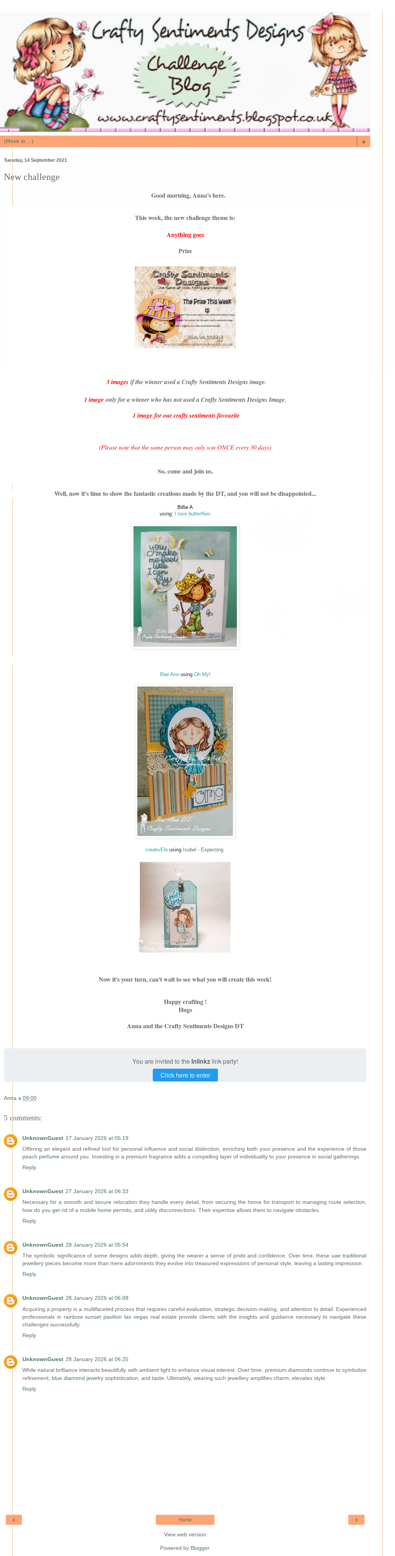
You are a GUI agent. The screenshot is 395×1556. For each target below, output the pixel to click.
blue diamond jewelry (77, 1378)
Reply (29, 1167)
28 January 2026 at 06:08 (97, 1298)
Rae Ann (169, 674)
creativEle (157, 850)
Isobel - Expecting (203, 850)
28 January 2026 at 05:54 (97, 1245)
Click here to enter (185, 1075)
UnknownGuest (42, 1138)
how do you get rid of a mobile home (66, 1210)
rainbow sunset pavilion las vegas (106, 1317)
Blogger (200, 1548)
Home (185, 1519)
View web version (185, 1534)
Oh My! (202, 674)
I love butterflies (193, 514)
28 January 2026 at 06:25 (97, 1359)
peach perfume (40, 1156)
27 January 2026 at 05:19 (97, 1138)
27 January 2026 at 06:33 (97, 1191)
